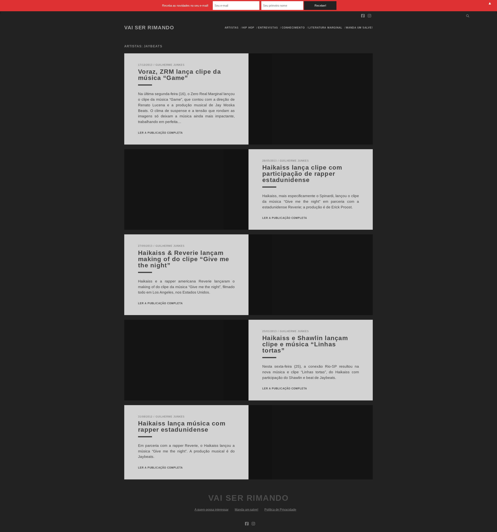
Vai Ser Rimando (149, 27)
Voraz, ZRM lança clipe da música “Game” (179, 74)
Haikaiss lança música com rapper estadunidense (181, 426)
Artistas (232, 27)
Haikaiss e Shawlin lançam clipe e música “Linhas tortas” (305, 344)
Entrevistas (268, 27)
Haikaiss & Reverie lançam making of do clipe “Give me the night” (183, 259)
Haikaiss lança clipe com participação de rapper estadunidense (302, 173)
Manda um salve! (359, 27)
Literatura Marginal (325, 27)
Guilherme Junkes (170, 64)
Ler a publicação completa (160, 132)
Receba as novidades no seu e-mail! (185, 5)
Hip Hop (248, 27)
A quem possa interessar (212, 509)
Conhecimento (293, 27)
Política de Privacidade (280, 509)
